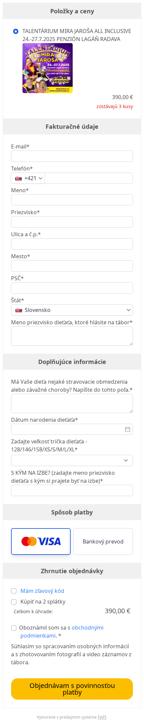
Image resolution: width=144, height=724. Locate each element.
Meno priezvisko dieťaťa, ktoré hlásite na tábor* (72, 322)
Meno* (20, 190)
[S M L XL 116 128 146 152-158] (72, 460)
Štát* (17, 300)
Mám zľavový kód (42, 591)
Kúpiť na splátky (42, 601)
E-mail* (20, 146)
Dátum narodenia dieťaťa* (44, 419)
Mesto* (20, 256)
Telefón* (22, 168)
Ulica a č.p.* (26, 234)
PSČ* (17, 278)
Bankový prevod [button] (103, 541)
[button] (41, 541)
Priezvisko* (25, 212)
